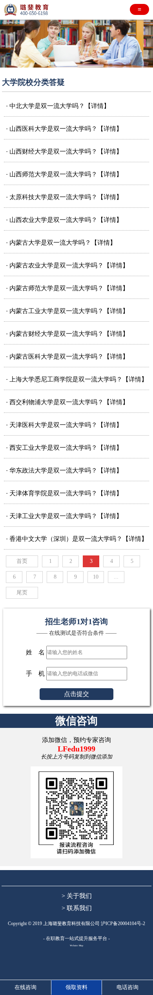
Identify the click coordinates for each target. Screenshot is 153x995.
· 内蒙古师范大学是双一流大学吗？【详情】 (67, 288)
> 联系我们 (77, 908)
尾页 (21, 593)
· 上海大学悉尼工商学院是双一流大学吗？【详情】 (77, 379)
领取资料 (76, 987)
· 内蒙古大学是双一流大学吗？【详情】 (61, 242)
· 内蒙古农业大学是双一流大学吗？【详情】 (67, 265)
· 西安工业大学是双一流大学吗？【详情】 (64, 447)
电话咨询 (127, 987)
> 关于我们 (77, 895)
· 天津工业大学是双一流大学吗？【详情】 (64, 516)
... (116, 577)
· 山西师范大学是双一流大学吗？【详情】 (64, 174)
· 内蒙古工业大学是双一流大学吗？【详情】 (67, 311)
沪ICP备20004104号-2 (123, 923)
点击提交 (76, 694)
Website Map (76, 945)
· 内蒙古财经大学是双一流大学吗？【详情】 (67, 333)
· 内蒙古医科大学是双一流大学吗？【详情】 (67, 356)
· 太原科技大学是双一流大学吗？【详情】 (64, 197)
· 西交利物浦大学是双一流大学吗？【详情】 (67, 402)
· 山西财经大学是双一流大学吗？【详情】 (64, 151)
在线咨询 (25, 987)
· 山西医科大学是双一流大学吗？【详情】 (64, 128)
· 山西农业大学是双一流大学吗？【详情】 (64, 219)
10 (95, 577)
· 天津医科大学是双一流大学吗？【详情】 (64, 424)
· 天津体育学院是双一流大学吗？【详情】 (64, 493)
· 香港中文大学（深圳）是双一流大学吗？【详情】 (77, 538)
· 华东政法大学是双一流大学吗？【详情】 (64, 470)
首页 (21, 561)
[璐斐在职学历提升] (27, 10)
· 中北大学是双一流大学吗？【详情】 (58, 106)
